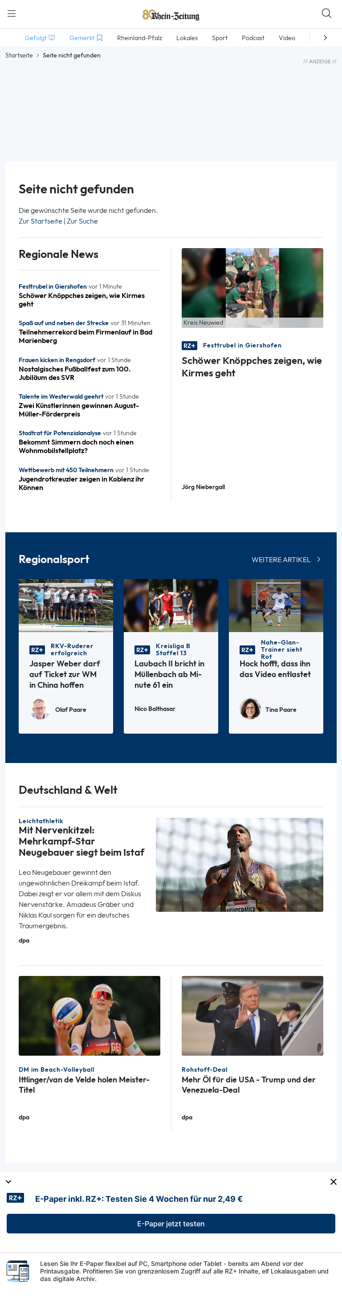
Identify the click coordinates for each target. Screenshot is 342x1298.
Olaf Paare (70, 710)
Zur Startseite (40, 221)
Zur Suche (82, 221)
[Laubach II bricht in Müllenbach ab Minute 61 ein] (171, 605)
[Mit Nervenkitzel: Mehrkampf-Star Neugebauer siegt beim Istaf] (239, 864)
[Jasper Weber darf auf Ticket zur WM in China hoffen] (66, 605)
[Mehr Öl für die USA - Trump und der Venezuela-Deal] (252, 1015)
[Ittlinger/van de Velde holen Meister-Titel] (89, 1015)
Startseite (19, 55)
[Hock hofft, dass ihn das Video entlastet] (276, 605)
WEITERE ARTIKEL (281, 559)
